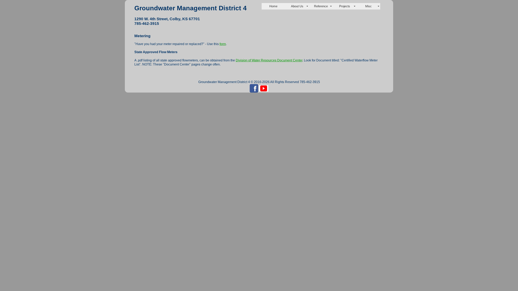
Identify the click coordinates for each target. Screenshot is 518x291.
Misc (368, 6)
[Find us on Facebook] (254, 88)
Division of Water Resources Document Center (269, 60)
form (223, 44)
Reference (321, 6)
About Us (297, 6)
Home (273, 6)
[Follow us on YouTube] (263, 88)
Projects (344, 6)
